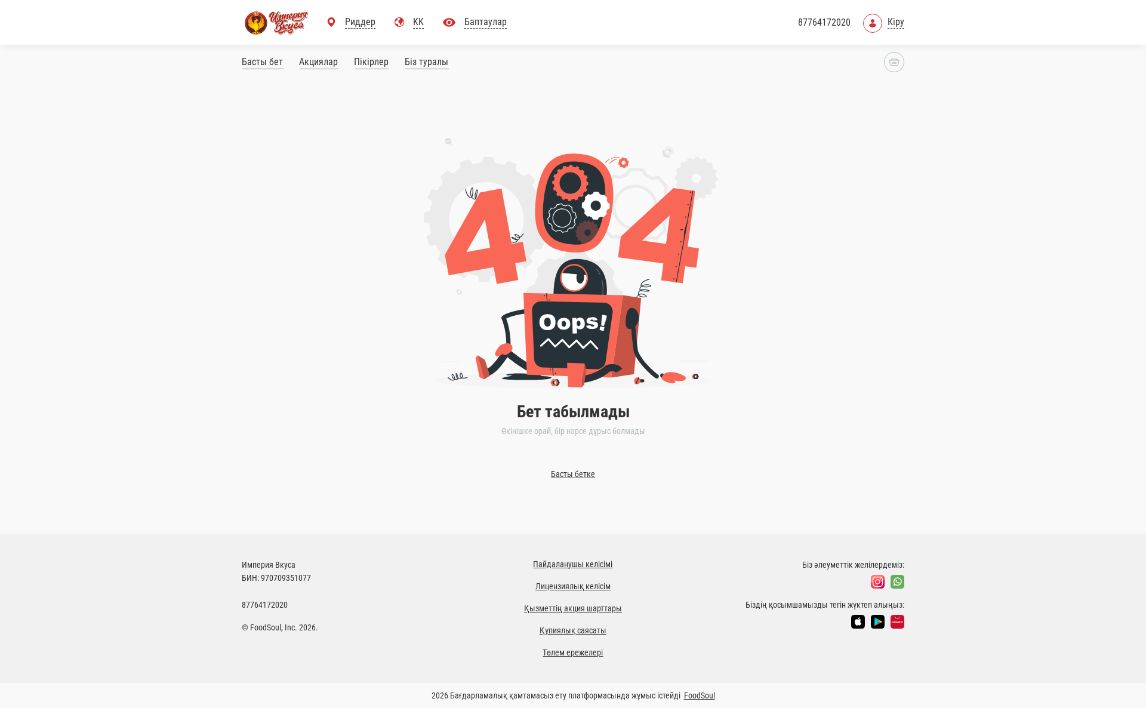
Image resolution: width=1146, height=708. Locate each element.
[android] (878, 622)
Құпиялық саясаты (573, 630)
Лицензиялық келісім (573, 586)
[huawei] (897, 622)
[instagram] (878, 582)
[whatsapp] (897, 582)
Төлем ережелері (573, 652)
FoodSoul (699, 695)
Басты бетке (573, 474)
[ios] (858, 622)
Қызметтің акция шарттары (573, 608)
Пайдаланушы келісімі (572, 564)
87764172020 (824, 22)
